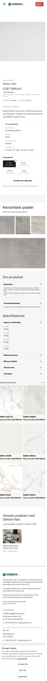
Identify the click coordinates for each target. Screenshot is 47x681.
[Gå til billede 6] (27, 68)
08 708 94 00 (10, 623)
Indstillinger (22, 677)
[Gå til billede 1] (18, 68)
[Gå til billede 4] (23, 68)
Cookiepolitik (21, 658)
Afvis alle (22, 670)
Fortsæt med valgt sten (22, 181)
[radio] (9, 163)
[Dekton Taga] (38, 225)
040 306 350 (9, 640)
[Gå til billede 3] (21, 68)
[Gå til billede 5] (25, 68)
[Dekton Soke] (23, 225)
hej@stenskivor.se (25, 623)
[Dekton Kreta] (7, 225)
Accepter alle (23, 664)
